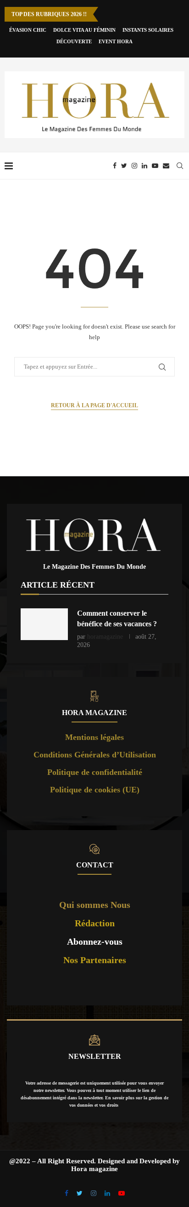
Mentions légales (94, 737)
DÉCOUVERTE (74, 41)
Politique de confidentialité (94, 772)
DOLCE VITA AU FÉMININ (84, 30)
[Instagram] (134, 165)
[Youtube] (155, 165)
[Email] (166, 165)
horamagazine (105, 636)
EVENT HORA (116, 41)
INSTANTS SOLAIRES (147, 30)
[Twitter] (124, 165)
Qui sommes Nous (94, 905)
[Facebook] (115, 165)
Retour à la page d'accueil (94, 405)
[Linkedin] (144, 165)
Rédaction (95, 923)
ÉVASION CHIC (27, 30)
